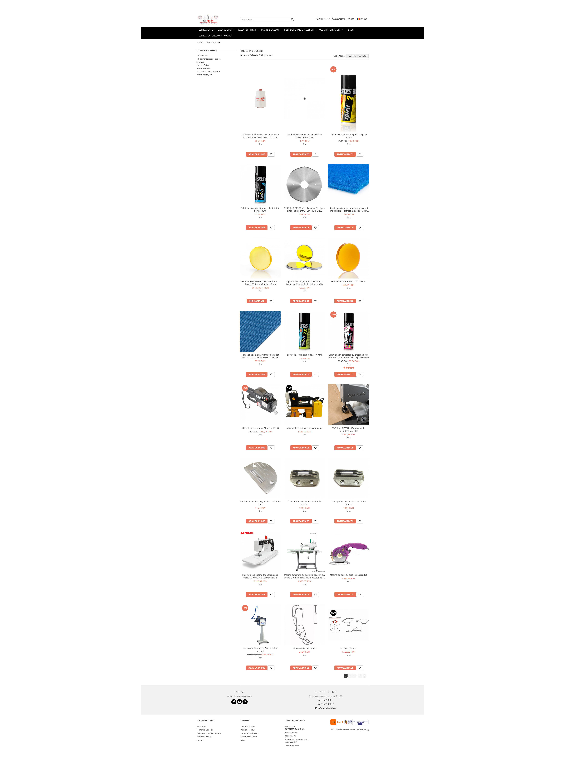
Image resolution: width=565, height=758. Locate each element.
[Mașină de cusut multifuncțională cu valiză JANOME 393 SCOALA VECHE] (260, 551)
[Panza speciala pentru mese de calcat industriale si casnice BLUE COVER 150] (260, 331)
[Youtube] (239, 701)
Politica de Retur (248, 729)
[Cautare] (292, 19)
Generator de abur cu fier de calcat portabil (260, 649)
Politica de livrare (203, 736)
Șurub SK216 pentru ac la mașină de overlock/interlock (304, 136)
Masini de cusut (203, 68)
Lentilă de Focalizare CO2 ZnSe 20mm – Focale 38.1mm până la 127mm (260, 283)
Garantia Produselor (249, 733)
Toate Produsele (212, 42)
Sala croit (200, 62)
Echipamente (202, 55)
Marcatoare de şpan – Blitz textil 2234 (260, 428)
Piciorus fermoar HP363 (304, 648)
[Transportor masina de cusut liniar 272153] (304, 478)
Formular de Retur (249, 736)
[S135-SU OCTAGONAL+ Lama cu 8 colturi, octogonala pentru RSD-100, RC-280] (304, 184)
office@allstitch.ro (327, 708)
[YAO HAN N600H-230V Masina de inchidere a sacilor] (348, 404)
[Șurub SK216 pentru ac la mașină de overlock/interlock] (304, 98)
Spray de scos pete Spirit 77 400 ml (304, 354)
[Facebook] (233, 701)
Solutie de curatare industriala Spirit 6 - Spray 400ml (260, 209)
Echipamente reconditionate (208, 58)
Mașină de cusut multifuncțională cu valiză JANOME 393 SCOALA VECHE (260, 576)
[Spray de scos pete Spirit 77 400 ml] (304, 331)
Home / (200, 42)
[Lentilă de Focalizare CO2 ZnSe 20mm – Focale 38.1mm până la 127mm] (260, 257)
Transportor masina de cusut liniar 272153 (304, 503)
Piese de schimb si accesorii (208, 71)
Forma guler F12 (349, 648)
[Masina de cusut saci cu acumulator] (304, 404)
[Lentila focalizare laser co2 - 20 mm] (348, 257)
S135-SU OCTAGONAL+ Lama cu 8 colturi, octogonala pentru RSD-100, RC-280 (304, 209)
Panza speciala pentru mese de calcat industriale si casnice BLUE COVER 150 (260, 356)
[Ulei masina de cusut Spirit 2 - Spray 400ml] (348, 99)
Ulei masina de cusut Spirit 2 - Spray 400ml (349, 136)
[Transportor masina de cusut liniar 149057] (348, 478)
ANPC (243, 740)
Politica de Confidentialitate (208, 733)
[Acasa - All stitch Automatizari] (211, 19)
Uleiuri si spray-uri (204, 74)
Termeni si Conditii (204, 729)
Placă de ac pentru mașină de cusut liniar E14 (260, 503)
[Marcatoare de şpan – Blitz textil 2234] (260, 404)
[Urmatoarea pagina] (364, 676)
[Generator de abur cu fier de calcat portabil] (260, 624)
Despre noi (201, 726)
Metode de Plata (248, 726)
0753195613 (327, 704)
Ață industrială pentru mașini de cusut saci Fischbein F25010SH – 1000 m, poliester (260, 136)
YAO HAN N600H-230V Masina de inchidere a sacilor (348, 429)
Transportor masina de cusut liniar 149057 (348, 503)
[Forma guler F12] (348, 625)
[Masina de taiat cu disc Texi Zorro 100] (348, 551)
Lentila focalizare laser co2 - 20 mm (348, 281)
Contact (199, 740)
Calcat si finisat (202, 65)
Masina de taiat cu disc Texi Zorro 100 (348, 574)
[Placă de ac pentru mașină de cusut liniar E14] (260, 478)
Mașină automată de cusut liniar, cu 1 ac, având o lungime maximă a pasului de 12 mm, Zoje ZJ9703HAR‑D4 (304, 576)
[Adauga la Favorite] (271, 154)
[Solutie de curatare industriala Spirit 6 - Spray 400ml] (260, 184)
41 (360, 675)
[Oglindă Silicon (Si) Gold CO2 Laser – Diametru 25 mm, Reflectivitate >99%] (304, 257)
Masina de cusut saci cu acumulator (304, 428)
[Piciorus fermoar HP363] (304, 624)
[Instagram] (245, 701)
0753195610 (327, 699)
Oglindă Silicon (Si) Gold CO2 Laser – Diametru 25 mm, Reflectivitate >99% (304, 283)
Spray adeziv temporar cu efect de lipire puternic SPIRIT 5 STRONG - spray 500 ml (349, 356)
